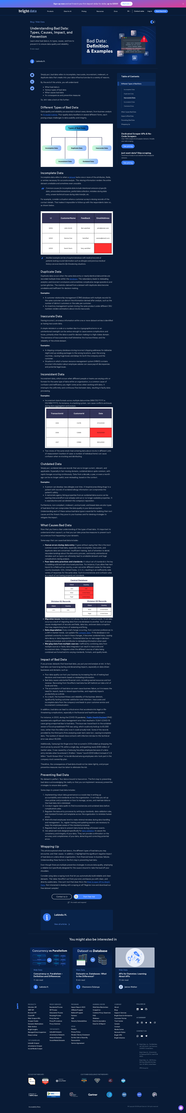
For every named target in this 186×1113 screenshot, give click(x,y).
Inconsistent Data (129, 102)
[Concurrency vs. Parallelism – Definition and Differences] (49, 957)
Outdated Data (129, 106)
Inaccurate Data (129, 98)
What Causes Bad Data (128, 112)
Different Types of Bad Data (131, 84)
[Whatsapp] (137, 1036)
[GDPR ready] (139, 1094)
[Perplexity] (142, 1022)
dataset (72, 177)
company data (84, 633)
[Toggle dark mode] (153, 22)
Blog (32, 22)
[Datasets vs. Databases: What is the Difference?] (92, 957)
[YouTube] (142, 1009)
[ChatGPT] (137, 1022)
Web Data (40, 22)
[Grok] (155, 1022)
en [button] (128, 11)
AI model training (50, 114)
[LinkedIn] (137, 1009)
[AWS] (32, 1081)
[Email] (142, 1036)
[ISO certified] (124, 1094)
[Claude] (150, 1022)
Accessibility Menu (35, 1107)
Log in (150, 11)
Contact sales (139, 11)
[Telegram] (146, 1036)
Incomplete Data (129, 89)
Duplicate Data (129, 93)
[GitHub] (146, 1009)
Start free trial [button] (161, 11)
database (73, 279)
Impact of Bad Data (127, 116)
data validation (88, 831)
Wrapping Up (125, 124)
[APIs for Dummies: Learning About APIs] (135, 957)
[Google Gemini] (146, 1022)
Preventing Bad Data (128, 120)
